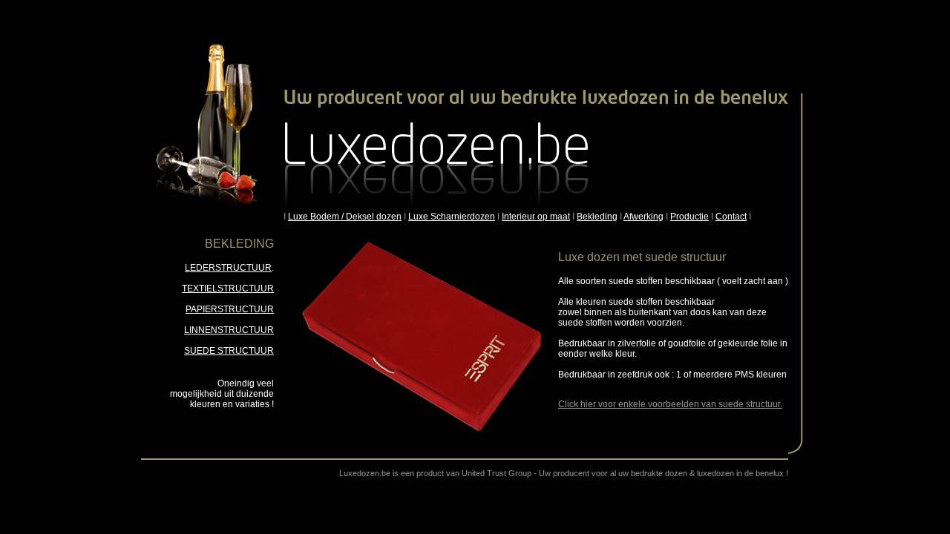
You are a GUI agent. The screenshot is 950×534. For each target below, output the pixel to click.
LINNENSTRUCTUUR (229, 330)
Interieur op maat (536, 216)
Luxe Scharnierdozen (451, 216)
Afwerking (643, 216)
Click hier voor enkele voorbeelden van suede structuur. (670, 404)
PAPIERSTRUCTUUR (230, 309)
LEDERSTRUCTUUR (228, 268)
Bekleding (597, 216)
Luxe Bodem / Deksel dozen (345, 216)
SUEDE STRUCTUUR (229, 351)
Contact (731, 216)
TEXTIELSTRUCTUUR (228, 288)
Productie (689, 216)
